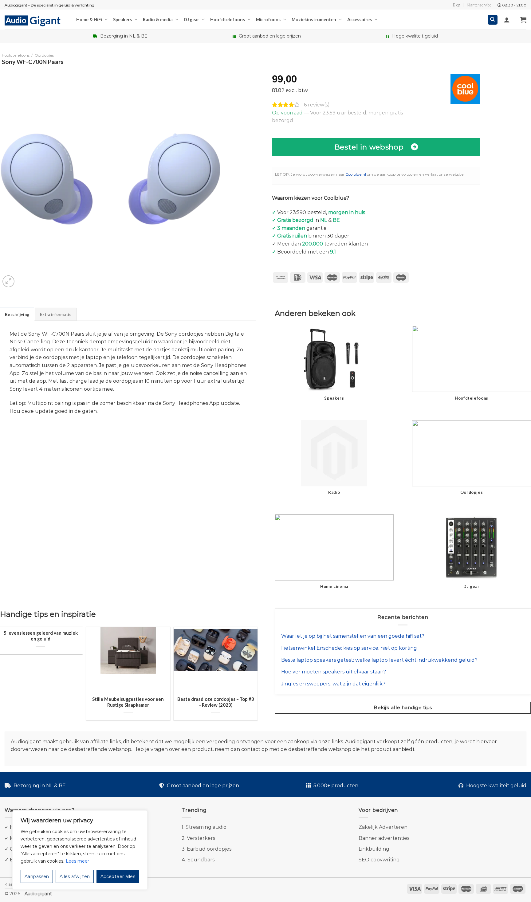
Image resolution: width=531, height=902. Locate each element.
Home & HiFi (89, 19)
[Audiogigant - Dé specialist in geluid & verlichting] (36, 20)
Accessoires (359, 19)
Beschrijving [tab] (17, 314)
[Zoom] (8, 281)
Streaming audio (206, 827)
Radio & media (158, 19)
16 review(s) (316, 105)
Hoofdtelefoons (227, 19)
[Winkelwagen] (523, 19)
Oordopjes (44, 55)
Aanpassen (37, 876)
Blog (456, 4)
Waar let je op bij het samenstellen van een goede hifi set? (352, 636)
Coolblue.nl (355, 174)
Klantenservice (479, 4)
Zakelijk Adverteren (383, 827)
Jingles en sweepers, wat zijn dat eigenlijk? (333, 684)
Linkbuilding (374, 849)
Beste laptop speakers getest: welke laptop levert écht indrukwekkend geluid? (379, 660)
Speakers (122, 19)
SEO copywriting (379, 860)
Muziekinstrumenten (314, 19)
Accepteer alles (117, 876)
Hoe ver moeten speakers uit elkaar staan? (333, 672)
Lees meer (77, 861)
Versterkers (201, 838)
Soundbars (200, 860)
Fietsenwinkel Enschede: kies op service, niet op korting (349, 648)
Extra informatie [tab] (56, 314)
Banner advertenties (384, 838)
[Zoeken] (493, 20)
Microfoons (268, 19)
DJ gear (191, 19)
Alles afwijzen (75, 876)
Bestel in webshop (369, 146)
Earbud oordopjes (209, 849)
